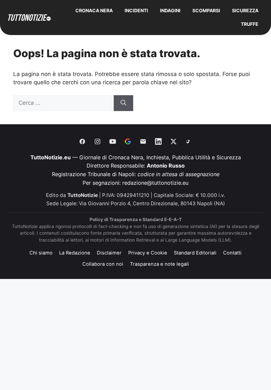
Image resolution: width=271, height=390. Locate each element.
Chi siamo (41, 253)
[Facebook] (82, 141)
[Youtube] (112, 141)
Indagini (170, 10)
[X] (173, 141)
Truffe (249, 24)
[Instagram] (97, 141)
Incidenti (136, 10)
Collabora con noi (102, 264)
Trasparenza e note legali (159, 264)
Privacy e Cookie (147, 253)
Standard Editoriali (195, 253)
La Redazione (74, 253)
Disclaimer (109, 253)
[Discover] (128, 141)
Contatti (232, 253)
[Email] (143, 141)
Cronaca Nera (94, 10)
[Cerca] (123, 103)
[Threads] (188, 141)
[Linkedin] (158, 141)
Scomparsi (206, 10)
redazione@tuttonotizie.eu (155, 182)
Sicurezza (245, 10)
